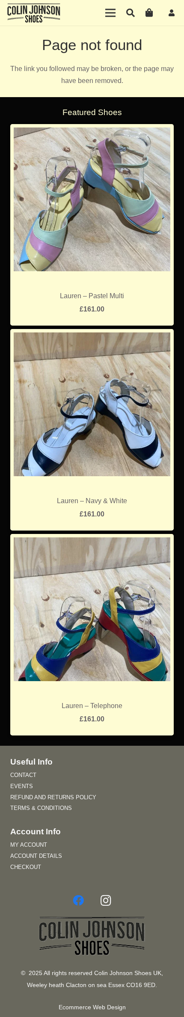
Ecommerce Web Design (92, 1007)
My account (28, 845)
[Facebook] (78, 900)
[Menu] (111, 13)
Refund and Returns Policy (53, 797)
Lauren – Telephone (92, 705)
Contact (23, 775)
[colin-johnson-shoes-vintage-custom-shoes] (34, 13)
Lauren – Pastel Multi (92, 295)
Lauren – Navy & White (92, 500)
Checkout (25, 867)
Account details (36, 856)
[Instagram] (105, 900)
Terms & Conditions (41, 808)
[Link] (173, 12)
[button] (130, 13)
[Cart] (149, 13)
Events (21, 786)
